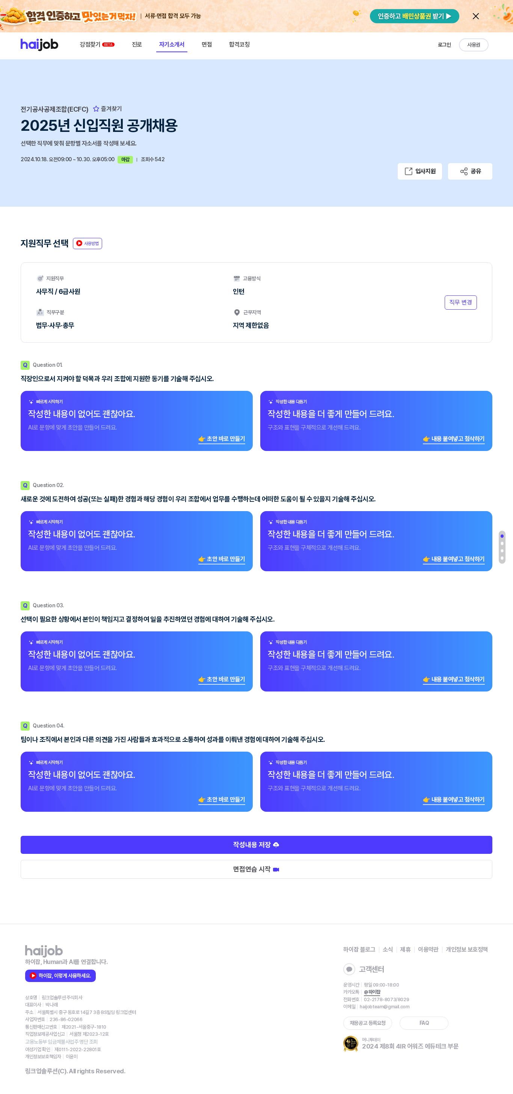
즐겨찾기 (111, 108)
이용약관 (428, 949)
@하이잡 (372, 992)
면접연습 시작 (252, 869)
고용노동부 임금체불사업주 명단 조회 (61, 1042)
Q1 (502, 536)
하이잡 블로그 (359, 949)
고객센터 (371, 969)
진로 (137, 44)
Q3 (502, 551)
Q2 (502, 543)
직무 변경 (461, 302)
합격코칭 (239, 44)
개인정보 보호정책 (467, 949)
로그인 (444, 45)
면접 (207, 44)
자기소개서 (172, 44)
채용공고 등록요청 (368, 1023)
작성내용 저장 (252, 845)
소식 (388, 949)
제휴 (405, 949)
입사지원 (425, 171)
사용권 (473, 45)
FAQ (424, 1023)
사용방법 (91, 243)
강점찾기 (91, 44)
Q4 (502, 558)
